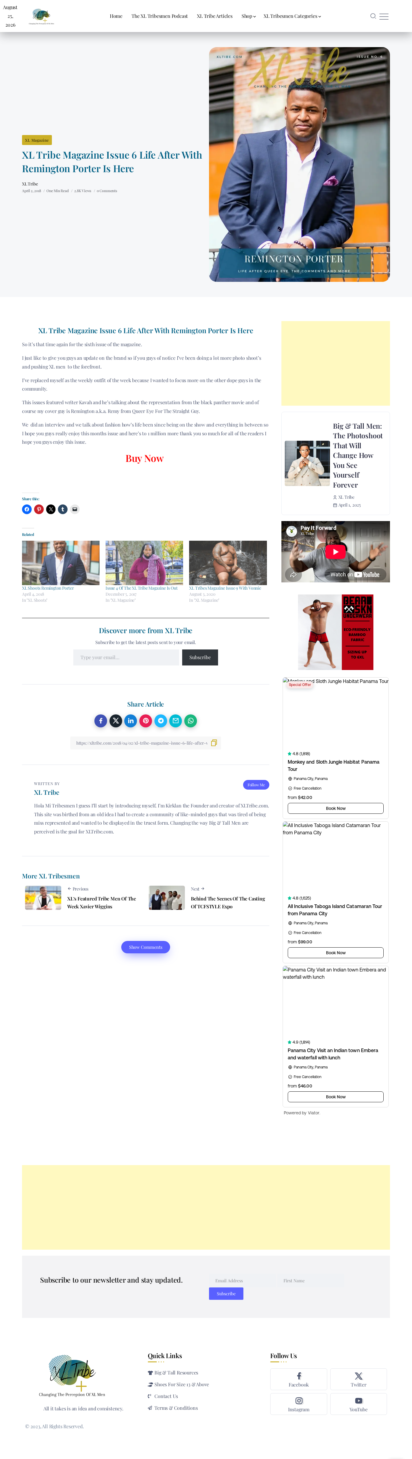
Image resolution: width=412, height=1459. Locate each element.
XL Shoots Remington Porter (48, 588)
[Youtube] (359, 1404)
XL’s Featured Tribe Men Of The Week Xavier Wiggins (101, 902)
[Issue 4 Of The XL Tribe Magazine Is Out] (144, 563)
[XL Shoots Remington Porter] (61, 563)
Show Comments (145, 947)
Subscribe (200, 657)
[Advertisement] (335, 363)
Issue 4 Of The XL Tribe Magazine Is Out (141, 588)
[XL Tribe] (41, 15)
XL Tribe (30, 184)
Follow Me (256, 784)
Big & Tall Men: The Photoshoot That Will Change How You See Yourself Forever (358, 455)
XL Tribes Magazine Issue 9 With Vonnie (225, 588)
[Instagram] (299, 1404)
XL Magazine (37, 140)
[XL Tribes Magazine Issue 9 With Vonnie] (228, 563)
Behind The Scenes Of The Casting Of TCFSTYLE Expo (228, 902)
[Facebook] (299, 1379)
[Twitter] (359, 1379)
